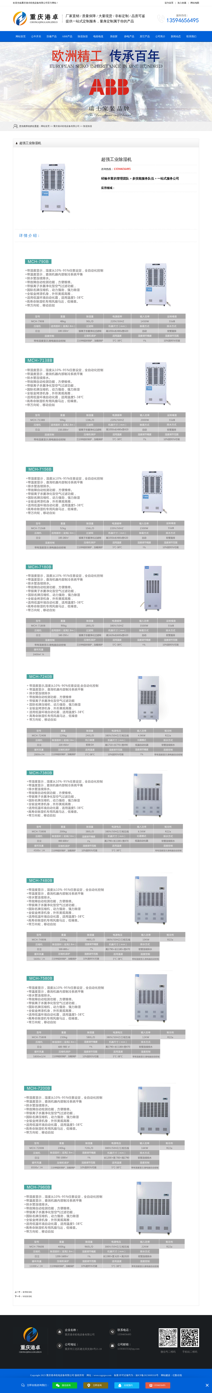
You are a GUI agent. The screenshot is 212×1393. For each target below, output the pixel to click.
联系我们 (191, 36)
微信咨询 (66, 1385)
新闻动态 (176, 36)
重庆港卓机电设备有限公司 (35, 3)
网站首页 (21, 36)
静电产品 (129, 36)
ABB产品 (67, 36)
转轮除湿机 (27, 1296)
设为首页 (169, 3)
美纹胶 (113, 36)
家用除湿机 (27, 1292)
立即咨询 (97, 1385)
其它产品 (145, 36)
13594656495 (159, 1385)
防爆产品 (52, 36)
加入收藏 (182, 3)
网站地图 (194, 3)
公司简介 (160, 36)
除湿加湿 (83, 36)
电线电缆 (98, 36)
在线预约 (128, 1385)
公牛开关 (36, 36)
